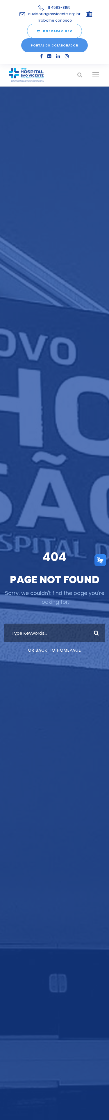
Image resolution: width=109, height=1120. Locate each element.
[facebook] (41, 56)
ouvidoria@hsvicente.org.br (54, 14)
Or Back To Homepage (54, 650)
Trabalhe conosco (54, 20)
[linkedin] (58, 56)
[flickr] (49, 56)
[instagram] (67, 56)
